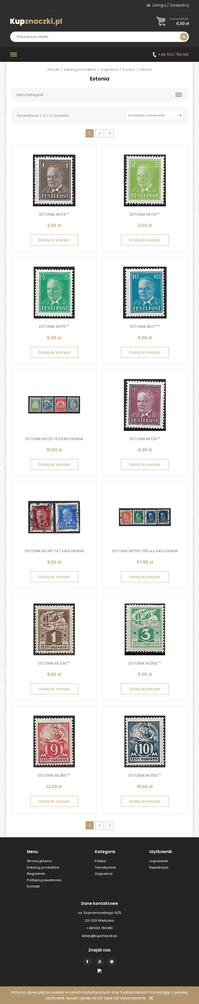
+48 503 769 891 (173, 54)
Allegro (99, 961)
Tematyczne (105, 867)
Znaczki (53, 69)
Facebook (87, 961)
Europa (129, 69)
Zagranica (109, 69)
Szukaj (184, 37)
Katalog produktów (80, 69)
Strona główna (39, 861)
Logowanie (158, 861)
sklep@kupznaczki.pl (99, 935)
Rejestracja (158, 867)
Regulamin (36, 873)
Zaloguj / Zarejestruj (170, 5)
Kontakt (111, 961)
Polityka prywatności (44, 880)
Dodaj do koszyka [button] (54, 240)
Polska (100, 861)
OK (151, 998)
